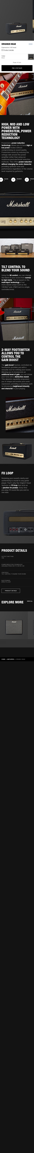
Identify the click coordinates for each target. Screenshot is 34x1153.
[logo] (7, 7)
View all (29, 601)
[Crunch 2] (27, 180)
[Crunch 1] (13, 180)
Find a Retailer (17, 68)
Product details (8, 50)
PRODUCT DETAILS (11, 590)
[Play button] (17, 248)
